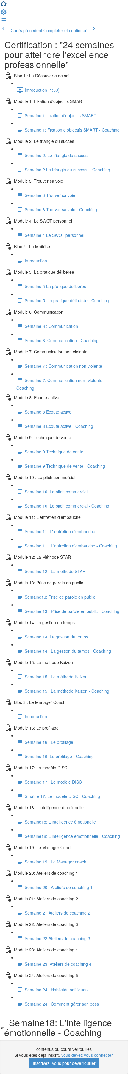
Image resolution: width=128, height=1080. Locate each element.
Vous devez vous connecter (87, 1055)
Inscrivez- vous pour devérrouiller (64, 1063)
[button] (3, 5)
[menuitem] (3, 14)
